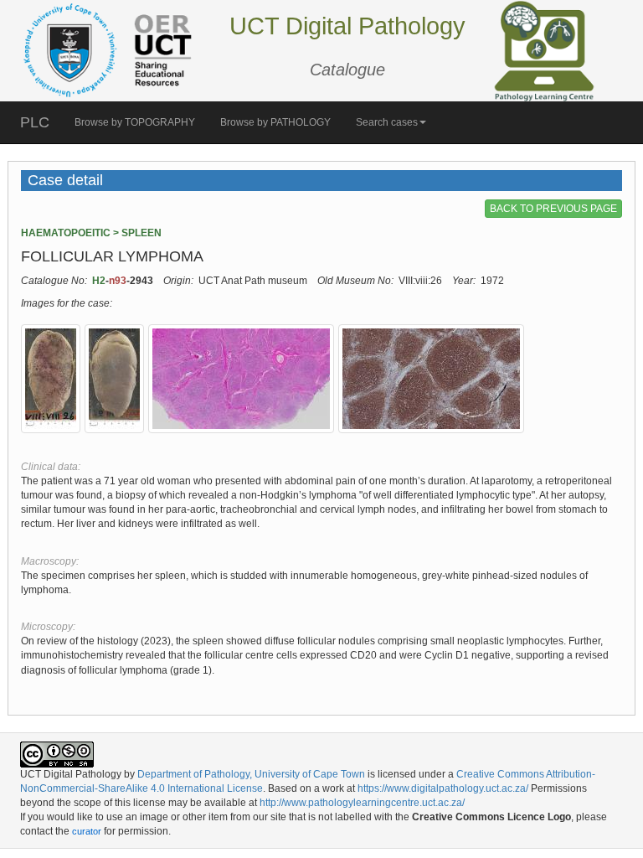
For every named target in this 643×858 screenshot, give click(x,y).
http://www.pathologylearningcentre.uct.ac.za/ (362, 803)
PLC (34, 122)
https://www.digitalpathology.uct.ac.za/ (443, 788)
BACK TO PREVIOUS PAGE (553, 208)
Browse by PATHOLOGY (275, 122)
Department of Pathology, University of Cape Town (251, 774)
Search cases (387, 122)
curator (86, 831)
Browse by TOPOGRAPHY (135, 122)
